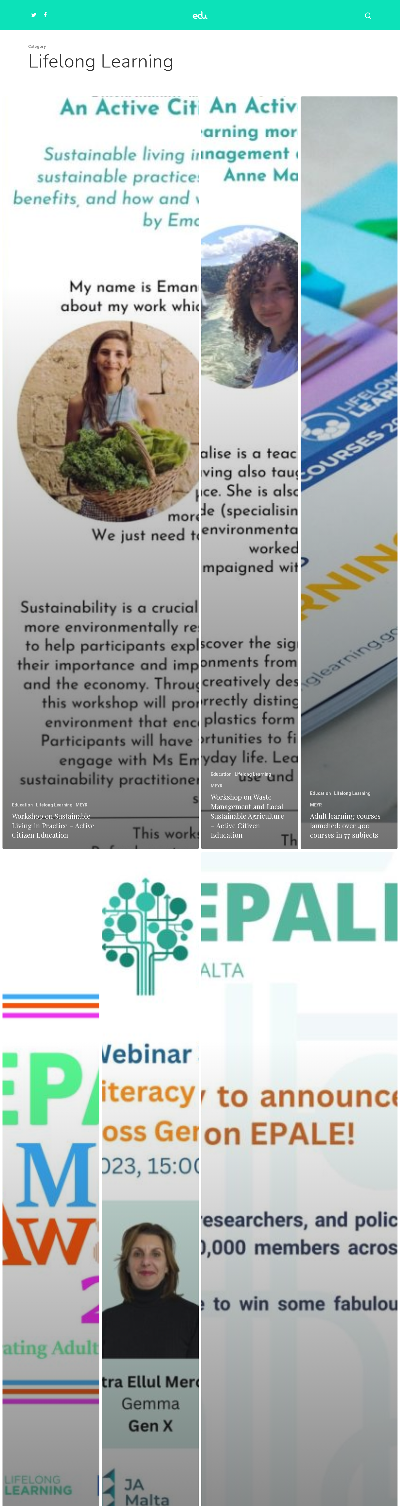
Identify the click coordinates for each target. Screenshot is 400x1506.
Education (22, 804)
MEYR (82, 804)
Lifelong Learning (54, 804)
